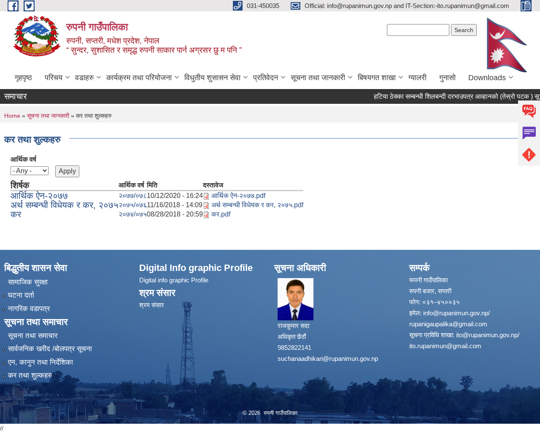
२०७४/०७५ (133, 214)
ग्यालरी (417, 77)
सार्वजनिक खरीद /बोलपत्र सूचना (50, 349)
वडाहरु (84, 77)
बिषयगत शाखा (377, 77)
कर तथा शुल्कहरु (30, 375)
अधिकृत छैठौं (292, 336)
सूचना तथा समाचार (32, 336)
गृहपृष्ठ (23, 77)
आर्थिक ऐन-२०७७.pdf (238, 195)
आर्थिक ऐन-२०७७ (39, 195)
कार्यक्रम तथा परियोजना (139, 77)
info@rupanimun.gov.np (455, 313)
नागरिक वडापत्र (29, 309)
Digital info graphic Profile (173, 280)
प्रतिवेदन (265, 77)
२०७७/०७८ (133, 195)
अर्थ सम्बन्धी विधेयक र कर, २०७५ (65, 205)
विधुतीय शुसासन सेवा (212, 77)
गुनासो (447, 77)
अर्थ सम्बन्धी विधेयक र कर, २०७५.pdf (257, 204)
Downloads (487, 77)
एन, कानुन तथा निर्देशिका (40, 362)
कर (16, 214)
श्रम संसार (151, 305)
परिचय (53, 77)
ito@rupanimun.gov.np (487, 334)
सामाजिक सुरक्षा (28, 282)
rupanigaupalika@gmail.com (448, 323)
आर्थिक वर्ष (23, 159)
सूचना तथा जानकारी (318, 77)
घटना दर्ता (21, 295)
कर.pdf (220, 214)
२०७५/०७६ (133, 204)
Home (12, 115)
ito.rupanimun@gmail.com (445, 345)
